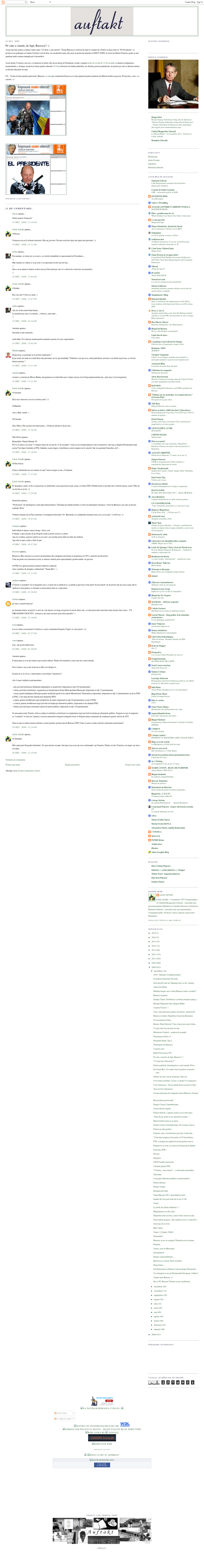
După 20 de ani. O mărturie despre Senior (167, 571)
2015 (154, 941)
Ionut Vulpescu (158, 623)
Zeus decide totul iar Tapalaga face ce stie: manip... (174, 982)
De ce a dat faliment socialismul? (164, 331)
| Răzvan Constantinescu (162, 582)
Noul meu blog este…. (160, 667)
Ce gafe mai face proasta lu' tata (166, 1028)
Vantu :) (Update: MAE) (163, 1232)
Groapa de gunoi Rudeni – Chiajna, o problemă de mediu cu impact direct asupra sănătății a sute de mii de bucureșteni (172, 528)
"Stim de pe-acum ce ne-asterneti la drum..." (171, 1116)
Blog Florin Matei (159, 693)
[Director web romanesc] (125, 1425)
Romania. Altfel (158, 348)
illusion (154, 848)
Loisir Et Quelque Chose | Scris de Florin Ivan (171, 547)
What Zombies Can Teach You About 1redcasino (171, 215)
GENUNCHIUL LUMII (161, 428)
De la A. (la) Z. (157, 310)
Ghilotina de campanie (161, 370)
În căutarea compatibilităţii (162, 776)
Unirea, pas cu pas (158, 479)
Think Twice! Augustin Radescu (165, 873)
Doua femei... (158, 1265)
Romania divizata (160, 1190)
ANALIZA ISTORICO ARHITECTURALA (170, 206)
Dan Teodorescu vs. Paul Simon (164, 750)
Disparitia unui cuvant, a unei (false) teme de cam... (174, 1215)
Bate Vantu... (158, 1227)
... (152, 578)
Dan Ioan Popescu (159, 877)
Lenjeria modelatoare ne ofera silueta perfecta (169, 499)
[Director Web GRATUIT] (95, 1432)
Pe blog (57, 66)
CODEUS (155, 728)
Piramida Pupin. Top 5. (162, 1040)
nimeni (154, 575)
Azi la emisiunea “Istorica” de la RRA (166, 228)
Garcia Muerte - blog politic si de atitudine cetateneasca (170, 616)
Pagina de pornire (72, 764)
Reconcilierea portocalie (163, 1100)
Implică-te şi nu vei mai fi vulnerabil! (166, 591)
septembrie (159, 1295)
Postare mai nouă (13, 764)
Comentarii (64, 1418)
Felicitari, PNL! (160, 1149)
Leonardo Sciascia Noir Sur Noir (164, 366)
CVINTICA (156, 831)
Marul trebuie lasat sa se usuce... (166, 1120)
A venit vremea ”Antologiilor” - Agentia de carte (171, 559)
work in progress (158, 536)
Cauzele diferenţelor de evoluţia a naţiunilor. (169, 486)
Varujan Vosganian (160, 354)
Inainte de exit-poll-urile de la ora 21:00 (170, 1199)
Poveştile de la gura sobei (161, 399)
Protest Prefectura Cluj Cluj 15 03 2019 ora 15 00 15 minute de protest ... (172, 413)
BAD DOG (156, 385)
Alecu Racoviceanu (159, 376)
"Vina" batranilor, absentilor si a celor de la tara (170, 505)
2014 (154, 945)
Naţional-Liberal (159, 180)
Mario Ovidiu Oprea (160, 819)
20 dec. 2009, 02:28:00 (24, 649)
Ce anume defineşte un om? (162, 811)
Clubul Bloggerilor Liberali (163, 131)
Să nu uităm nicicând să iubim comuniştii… (169, 789)
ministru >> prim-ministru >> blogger (168, 869)
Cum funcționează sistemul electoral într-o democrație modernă (168, 184)
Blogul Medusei (158, 719)
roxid (14, 624)
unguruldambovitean (160, 713)
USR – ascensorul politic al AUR (164, 192)
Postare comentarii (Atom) (29, 770)
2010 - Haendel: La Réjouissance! (167, 974)
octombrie (158, 1290)
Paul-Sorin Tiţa (158, 477)
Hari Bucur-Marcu (159, 322)
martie (157, 1320)
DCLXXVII (156, 430)
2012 (154, 954)
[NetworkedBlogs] (102, 1460)
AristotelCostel (158, 516)
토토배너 (155, 350)
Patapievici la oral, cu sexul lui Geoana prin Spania (174, 1145)
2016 (154, 937)
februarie (158, 1324)
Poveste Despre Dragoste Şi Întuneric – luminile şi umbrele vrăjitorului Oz (171, 551)
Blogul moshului (158, 774)
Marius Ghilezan (158, 285)
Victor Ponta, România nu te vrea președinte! (169, 689)
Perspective (156, 652)
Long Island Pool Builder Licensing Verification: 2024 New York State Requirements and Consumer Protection (171, 260)
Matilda (15, 350)
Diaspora (157, 1157)
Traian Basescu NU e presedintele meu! (169, 1195)
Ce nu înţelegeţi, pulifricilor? (163, 619)
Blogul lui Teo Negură (161, 595)
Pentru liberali (159, 1182)
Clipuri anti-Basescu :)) (163, 1277)
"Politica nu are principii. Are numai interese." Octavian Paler (172, 396)
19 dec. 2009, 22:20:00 (24, 592)
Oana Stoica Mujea (160, 706)
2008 (154, 1334)
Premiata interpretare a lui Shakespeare (167, 324)
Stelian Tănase (157, 881)
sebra (153, 815)
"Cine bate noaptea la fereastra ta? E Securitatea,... (173, 1137)
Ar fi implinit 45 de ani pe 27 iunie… (166, 763)
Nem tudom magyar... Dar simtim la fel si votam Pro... (175, 1219)
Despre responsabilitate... (163, 1256)
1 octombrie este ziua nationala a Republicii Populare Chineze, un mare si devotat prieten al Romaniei (170, 446)
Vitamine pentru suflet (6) (161, 796)
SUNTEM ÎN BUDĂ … (160, 209)
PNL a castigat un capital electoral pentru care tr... (173, 1141)
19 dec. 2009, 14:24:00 (24, 321)
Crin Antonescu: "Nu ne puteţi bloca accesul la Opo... (175, 1084)
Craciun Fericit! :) (160, 1007)
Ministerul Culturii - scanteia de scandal (169, 1032)
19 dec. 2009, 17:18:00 (24, 452)
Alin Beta (155, 403)
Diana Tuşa (156, 522)
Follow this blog (102, 1465)
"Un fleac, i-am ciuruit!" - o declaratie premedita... (174, 1170)
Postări (61, 1413)
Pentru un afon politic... (163, 1129)
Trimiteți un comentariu (15, 759)
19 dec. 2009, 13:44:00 (24, 276)
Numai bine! (156, 437)
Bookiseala (152, 156)
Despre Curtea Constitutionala (165, 1104)
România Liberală (159, 140)
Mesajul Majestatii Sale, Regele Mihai (169, 1003)
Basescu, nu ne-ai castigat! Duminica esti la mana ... (174, 1240)
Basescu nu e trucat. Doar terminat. (167, 1260)
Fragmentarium (158, 658)
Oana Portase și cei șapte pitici (164, 254)
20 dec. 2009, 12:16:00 (24, 727)
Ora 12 (154, 648)
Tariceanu (157, 1174)
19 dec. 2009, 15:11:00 (24, 365)
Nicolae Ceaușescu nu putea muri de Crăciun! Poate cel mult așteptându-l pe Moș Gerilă (172, 380)
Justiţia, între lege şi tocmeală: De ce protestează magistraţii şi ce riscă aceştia (170, 422)
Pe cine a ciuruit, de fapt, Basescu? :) (27, 45)
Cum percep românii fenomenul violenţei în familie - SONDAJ (172, 723)
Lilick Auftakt (18, 229)
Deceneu (15, 551)
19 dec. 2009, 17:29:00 (24, 493)
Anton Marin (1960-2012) (161, 770)
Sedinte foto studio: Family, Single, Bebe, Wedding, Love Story (172, 472)
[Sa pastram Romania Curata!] (100, 1408)
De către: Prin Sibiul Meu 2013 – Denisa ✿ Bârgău (171, 492)
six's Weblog (156, 761)
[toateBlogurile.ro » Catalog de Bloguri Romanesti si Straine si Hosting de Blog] (122, 1408)
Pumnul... (157, 1244)
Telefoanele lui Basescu (162, 1044)
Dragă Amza (156, 250)
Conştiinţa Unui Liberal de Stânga (166, 341)
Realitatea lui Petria (160, 556)
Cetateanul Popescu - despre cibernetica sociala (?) (172, 808)
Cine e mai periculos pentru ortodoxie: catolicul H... (174, 1011)
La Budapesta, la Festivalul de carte (165, 744)
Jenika (14, 251)
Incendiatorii (158, 1252)
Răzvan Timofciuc (159, 780)
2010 (154, 962)
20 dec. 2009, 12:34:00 (24, 752)
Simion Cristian (158, 671)
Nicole (15, 213)
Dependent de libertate (161, 787)
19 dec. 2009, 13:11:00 (24, 244)
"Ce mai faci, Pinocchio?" (164, 1061)
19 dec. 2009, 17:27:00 (24, 474)
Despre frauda (159, 1186)
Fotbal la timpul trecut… (161, 696)
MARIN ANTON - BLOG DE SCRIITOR (169, 767)
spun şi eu (155, 835)
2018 (154, 933)
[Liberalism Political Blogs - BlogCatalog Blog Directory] (102, 1429)
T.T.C (153, 702)
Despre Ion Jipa (157, 222)
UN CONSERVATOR (160, 503)
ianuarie (157, 1329)
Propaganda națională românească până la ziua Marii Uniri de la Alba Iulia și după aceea (172, 682)
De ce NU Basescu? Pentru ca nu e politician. (171, 1281)
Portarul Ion (156, 674)
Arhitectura (156, 844)
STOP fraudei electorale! (163, 1162)
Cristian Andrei (158, 735)
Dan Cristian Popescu (161, 865)
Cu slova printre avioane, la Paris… (165, 235)
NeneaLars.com (158, 279)
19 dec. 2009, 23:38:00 (24, 617)
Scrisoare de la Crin (161, 1223)
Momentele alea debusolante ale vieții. (167, 709)
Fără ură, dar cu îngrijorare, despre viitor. (167, 344)
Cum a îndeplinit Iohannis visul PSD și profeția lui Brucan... (171, 389)
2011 (154, 958)
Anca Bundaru (158, 496)
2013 (154, 950)
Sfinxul (154, 266)
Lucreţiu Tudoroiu (159, 678)
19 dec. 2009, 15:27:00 (24, 381)
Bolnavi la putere (160, 995)
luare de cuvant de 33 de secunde (101, 62)
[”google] (112, 1432)
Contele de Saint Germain (162, 189)
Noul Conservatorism (160, 665)
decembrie (158, 970)
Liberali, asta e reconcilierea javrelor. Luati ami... (173, 1133)
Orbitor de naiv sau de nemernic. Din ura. (170, 1076)
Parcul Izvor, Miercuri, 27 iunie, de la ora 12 (169, 455)
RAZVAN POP (157, 490)
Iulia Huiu (156, 687)
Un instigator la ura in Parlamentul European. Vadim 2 (175, 1273)
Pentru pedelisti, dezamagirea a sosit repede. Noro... (174, 1065)
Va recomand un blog (162, 1020)
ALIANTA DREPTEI (160, 452)
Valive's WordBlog (159, 202)
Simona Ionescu (158, 459)
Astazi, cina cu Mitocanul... (164, 1248)
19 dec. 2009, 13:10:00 (24, 222)
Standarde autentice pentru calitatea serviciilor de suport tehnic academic (171, 289)
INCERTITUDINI (159, 196)
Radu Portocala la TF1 (162, 1052)
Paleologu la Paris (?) (162, 1036)
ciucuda (15, 372)
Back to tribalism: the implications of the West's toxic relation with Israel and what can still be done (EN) (172, 304)
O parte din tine (157, 597)
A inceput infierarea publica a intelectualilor (171, 1178)
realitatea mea (157, 239)
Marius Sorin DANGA (161, 823)
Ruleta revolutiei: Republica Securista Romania (173, 1015)
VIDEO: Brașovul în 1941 (161, 543)
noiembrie (158, 1286)
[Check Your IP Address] (104, 1454)
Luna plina (155, 337)
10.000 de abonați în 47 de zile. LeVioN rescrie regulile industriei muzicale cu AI (170, 243)
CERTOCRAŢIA (159, 434)
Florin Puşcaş (157, 419)
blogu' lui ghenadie (159, 468)
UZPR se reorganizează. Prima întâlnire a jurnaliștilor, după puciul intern (167, 463)
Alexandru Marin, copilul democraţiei (168, 827)
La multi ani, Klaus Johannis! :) (166, 1207)
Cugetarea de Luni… (159, 757)
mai (156, 1312)
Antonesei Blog (158, 363)
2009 (154, 967)
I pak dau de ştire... (159, 335)
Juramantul (158, 1236)
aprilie (157, 1316)
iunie (156, 1307)
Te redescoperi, (157, 198)
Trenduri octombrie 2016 (161, 518)
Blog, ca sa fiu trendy (160, 741)
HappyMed (156, 117)
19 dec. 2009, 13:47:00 (24, 298)
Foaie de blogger (158, 645)
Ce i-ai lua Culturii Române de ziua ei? (167, 654)
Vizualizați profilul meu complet (164, 920)
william (15, 599)
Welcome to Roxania (160, 569)
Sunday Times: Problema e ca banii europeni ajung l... (175, 999)
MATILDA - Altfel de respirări (164, 601)
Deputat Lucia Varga (160, 588)
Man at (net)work (159, 748)
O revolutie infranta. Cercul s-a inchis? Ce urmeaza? (174, 1080)
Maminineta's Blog (159, 294)
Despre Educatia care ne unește (163, 406)
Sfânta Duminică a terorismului (164, 632)
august (157, 1299)
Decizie (156, 1153)
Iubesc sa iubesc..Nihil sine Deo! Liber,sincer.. (171, 410)
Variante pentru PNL (162, 1166)
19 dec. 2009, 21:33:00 (24, 573)
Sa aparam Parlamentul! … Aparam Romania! (169, 802)
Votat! (156, 1203)
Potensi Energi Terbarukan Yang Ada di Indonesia (171, 119)
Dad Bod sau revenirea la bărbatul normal (168, 610)
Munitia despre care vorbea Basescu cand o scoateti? (174, 991)
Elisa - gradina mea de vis (162, 213)
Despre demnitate (159, 630)
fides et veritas (157, 700)
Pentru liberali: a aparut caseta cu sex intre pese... (173, 1112)
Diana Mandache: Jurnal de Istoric (166, 226)
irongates (16, 526)
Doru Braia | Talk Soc (160, 562)
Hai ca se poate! (158, 441)
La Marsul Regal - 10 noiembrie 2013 (166, 133)
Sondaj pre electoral (159, 372)
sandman (16, 580)
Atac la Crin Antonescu (163, 1088)
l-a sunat (48, 76)
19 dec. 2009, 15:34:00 (24, 429)
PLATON (155, 272)
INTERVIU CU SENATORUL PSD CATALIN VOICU (172, 737)
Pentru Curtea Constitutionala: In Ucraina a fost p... (174, 1124)
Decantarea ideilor (159, 483)
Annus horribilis (160, 986)
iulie (156, 1303)
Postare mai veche (132, 764)
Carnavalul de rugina (162, 1108)
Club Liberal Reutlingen (162, 636)
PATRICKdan (157, 840)
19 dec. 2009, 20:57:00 (24, 544)
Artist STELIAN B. (159, 275)
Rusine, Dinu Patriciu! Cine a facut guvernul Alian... (175, 1024)
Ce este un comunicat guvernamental (166, 281)
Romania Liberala (155, 167)
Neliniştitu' (156, 232)
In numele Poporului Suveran (165, 978)
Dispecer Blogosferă (160, 509)
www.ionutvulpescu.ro (160, 626)
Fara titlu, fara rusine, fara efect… (164, 715)
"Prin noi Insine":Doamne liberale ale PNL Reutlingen (168, 640)
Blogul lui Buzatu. (159, 328)
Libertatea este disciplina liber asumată (168, 540)
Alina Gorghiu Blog (160, 852)
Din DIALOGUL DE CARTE (162, 661)
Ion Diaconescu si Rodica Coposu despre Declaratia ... (175, 1269)
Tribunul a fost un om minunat (163, 584)
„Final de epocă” (158, 268)
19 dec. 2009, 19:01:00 (24, 518)
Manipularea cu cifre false (164, 1211)
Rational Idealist (158, 298)
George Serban (158, 800)
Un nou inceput (157, 731)
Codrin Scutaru (158, 608)
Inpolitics (152, 163)
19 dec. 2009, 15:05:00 (24, 343)
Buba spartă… (157, 565)
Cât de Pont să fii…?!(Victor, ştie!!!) (165, 512)
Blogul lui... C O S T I (160, 793)
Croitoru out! (158, 1048)
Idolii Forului (154, 160)
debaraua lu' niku (159, 534)
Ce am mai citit (158, 219)
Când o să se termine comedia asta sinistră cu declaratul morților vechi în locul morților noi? (170, 358)
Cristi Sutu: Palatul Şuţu (162, 248)
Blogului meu (157, 604)
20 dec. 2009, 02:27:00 (24, 633)
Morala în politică (158, 783)
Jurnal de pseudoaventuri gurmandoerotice (170, 754)
